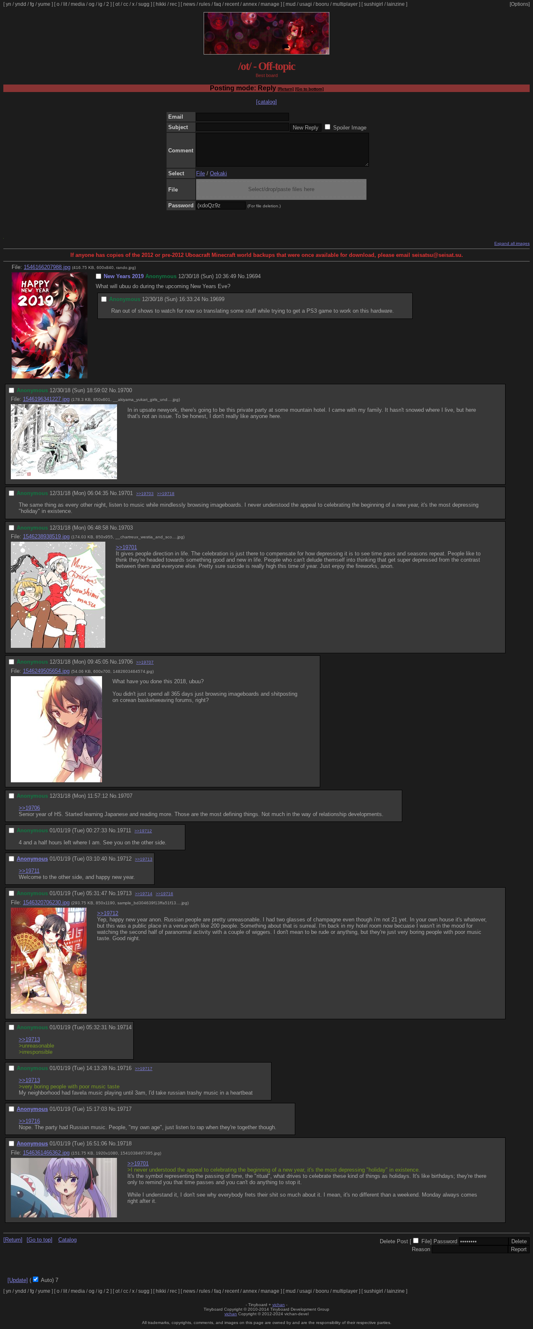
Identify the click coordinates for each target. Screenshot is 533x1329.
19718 (124, 1143)
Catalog (67, 1240)
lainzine (396, 4)
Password (445, 1241)
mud (291, 4)
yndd (20, 4)
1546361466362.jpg (46, 1153)
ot (117, 4)
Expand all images (512, 243)
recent (232, 4)
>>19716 (164, 893)
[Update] (17, 1280)
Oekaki (218, 173)
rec (173, 4)
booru (322, 4)
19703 (125, 528)
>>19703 (145, 493)
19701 (125, 493)
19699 (217, 299)
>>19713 (143, 859)
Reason (421, 1249)
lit (65, 4)
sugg (143, 4)
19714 (124, 1027)
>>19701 (126, 547)
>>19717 (143, 1068)
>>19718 (165, 493)
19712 (124, 859)
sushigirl (373, 4)
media (78, 4)
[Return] (286, 89)
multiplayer (345, 4)
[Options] (520, 4)
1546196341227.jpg (46, 399)
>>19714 (143, 893)
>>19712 (143, 831)
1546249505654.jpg (46, 671)
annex (250, 4)
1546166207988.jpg (47, 267)
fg (32, 4)
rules (204, 4)
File (200, 173)
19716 (124, 1068)
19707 (125, 796)
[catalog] (266, 102)
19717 (124, 1109)
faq (217, 4)
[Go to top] (39, 1240)
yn (8, 4)
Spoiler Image (349, 127)
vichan (278, 1304)
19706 (125, 662)
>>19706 (29, 808)
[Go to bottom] (309, 89)
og (92, 4)
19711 (124, 830)
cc (125, 4)
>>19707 (145, 662)
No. (242, 276)
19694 (253, 276)
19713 (124, 893)
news (189, 4)
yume (44, 4)
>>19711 (29, 871)
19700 (124, 390)
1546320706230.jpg (46, 902)
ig (100, 4)
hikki (161, 4)
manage (270, 4)
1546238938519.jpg (46, 536)
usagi (305, 4)
